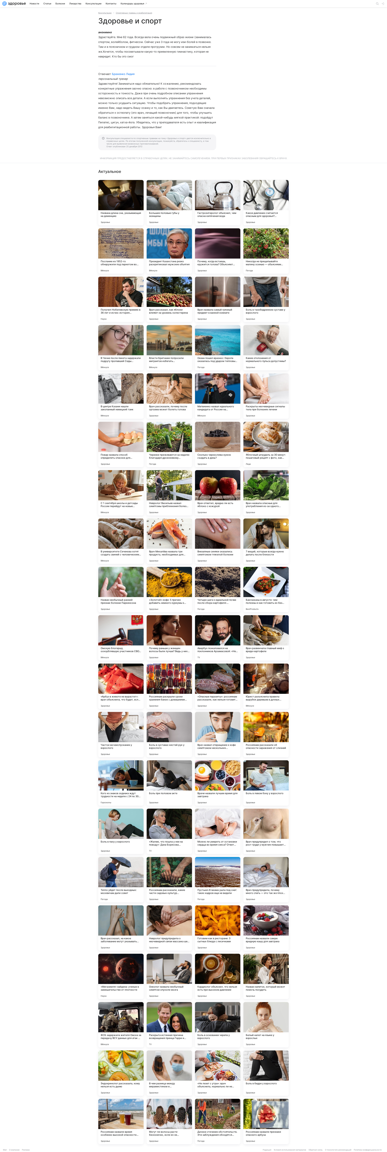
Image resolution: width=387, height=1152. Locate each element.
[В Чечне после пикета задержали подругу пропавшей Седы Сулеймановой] (121, 347)
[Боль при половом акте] (169, 783)
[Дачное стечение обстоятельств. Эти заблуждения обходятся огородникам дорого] (217, 1121)
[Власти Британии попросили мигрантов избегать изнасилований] (169, 347)
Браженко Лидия (123, 74)
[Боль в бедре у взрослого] (266, 1073)
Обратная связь (316, 1150)
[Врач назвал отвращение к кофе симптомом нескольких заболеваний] (217, 734)
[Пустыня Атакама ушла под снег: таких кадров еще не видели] (217, 879)
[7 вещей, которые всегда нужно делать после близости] (266, 541)
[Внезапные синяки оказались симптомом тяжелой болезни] (217, 541)
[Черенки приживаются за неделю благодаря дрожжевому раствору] (169, 444)
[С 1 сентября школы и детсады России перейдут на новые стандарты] (121, 492)
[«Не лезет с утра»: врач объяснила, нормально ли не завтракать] (217, 1073)
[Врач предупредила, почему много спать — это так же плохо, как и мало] (266, 879)
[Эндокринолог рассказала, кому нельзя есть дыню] (121, 1073)
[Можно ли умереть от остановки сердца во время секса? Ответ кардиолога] (217, 831)
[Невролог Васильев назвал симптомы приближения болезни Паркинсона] (169, 492)
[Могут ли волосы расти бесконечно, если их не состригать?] (169, 1121)
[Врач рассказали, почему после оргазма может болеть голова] (169, 396)
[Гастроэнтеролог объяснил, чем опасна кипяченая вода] (217, 202)
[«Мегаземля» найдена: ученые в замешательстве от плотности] (121, 976)
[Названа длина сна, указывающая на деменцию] (121, 202)
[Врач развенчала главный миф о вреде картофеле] (266, 638)
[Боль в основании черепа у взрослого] (217, 1024)
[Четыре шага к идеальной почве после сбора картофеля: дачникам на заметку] (217, 589)
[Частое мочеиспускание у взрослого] (121, 734)
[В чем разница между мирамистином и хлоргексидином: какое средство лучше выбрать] (169, 1073)
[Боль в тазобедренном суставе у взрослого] (266, 299)
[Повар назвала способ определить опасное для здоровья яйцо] (121, 444)
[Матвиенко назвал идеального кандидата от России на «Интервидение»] (217, 396)
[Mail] (4, 3)
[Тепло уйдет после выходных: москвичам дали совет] (121, 879)
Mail (5, 1150)
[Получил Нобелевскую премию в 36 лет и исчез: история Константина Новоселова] (121, 299)
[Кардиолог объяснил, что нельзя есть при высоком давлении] (217, 976)
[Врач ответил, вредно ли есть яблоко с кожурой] (217, 492)
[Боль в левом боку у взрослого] (266, 783)
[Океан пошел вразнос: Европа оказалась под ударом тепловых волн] (217, 347)
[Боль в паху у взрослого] (121, 831)
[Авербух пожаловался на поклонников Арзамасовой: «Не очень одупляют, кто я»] (217, 638)
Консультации (105, 13)
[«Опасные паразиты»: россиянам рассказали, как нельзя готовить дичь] (217, 686)
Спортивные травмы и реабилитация (134, 13)
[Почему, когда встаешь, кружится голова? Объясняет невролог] (217, 251)
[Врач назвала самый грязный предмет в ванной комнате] (217, 299)
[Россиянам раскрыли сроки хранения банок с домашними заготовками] (169, 686)
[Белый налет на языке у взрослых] (266, 1024)
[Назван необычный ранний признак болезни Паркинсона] (121, 589)
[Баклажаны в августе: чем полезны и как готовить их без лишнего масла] (266, 589)
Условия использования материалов (290, 1150)
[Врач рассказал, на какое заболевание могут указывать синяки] (121, 928)
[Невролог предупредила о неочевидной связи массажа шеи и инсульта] (169, 928)
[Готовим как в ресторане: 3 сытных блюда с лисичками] (217, 928)
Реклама (26, 1150)
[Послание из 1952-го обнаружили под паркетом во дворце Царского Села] (121, 251)
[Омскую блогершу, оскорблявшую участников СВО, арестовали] (121, 638)
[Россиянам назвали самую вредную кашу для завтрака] (266, 928)
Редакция (267, 1150)
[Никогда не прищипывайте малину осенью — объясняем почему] (266, 251)
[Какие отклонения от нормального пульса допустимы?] (266, 347)
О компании (14, 1150)
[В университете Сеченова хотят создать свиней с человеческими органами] (121, 541)
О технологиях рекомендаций (338, 1150)
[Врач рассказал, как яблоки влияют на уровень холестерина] (169, 299)
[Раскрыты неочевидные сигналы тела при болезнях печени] (266, 396)
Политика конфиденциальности (368, 1150)
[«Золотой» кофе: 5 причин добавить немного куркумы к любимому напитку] (169, 589)
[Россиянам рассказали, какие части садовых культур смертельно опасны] (169, 879)
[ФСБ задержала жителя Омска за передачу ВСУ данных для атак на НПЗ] (121, 1024)
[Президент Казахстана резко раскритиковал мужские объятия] (169, 251)
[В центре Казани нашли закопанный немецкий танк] (121, 396)
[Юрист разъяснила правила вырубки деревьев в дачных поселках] (266, 686)
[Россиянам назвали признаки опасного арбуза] (266, 1121)
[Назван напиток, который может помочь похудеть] (266, 976)
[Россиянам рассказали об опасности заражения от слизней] (266, 734)
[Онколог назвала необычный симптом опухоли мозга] (169, 976)
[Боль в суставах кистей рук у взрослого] (169, 734)
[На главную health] (16, 3)
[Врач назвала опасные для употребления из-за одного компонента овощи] (266, 492)
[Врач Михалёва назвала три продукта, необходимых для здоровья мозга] (169, 541)
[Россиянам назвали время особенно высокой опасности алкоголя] (121, 1121)
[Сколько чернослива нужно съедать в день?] (217, 444)
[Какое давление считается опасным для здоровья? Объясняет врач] (266, 202)
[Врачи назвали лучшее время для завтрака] (217, 783)
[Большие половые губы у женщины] (169, 202)
